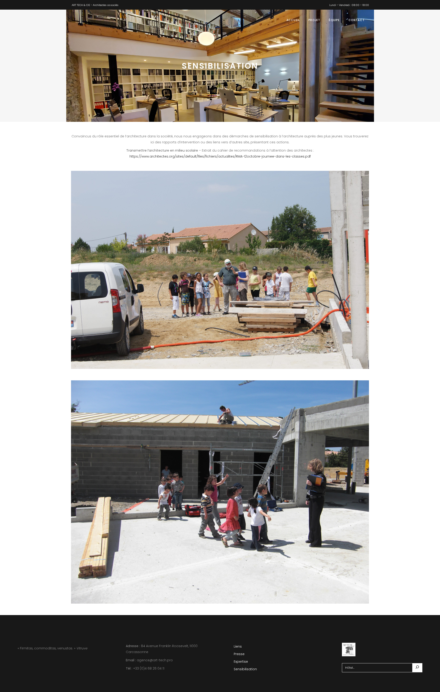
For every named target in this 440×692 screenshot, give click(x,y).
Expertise (241, 661)
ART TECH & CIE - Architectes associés (95, 5)
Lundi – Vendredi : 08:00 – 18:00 (349, 5)
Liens (238, 646)
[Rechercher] (417, 667)
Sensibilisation (245, 669)
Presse (239, 654)
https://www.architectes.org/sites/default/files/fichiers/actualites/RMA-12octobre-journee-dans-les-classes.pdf (220, 156)
